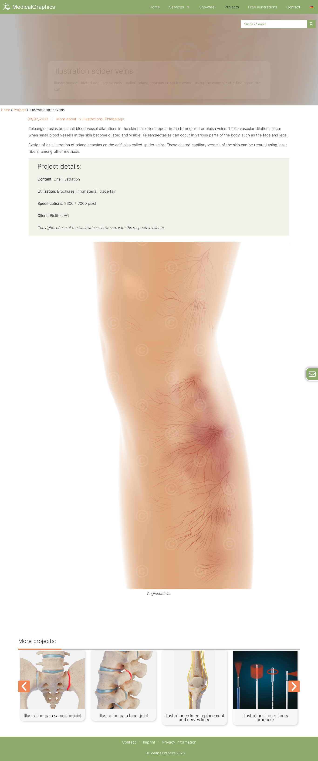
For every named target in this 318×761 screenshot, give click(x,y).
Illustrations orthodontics (53, 715)
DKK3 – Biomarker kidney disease (123, 717)
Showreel (207, 7)
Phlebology (114, 119)
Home (154, 7)
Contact (293, 7)
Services (176, 7)
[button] (24, 686)
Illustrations (93, 119)
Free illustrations (262, 7)
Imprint (149, 742)
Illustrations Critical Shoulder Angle (194, 717)
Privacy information (179, 742)
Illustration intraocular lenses (265, 715)
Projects (232, 7)
